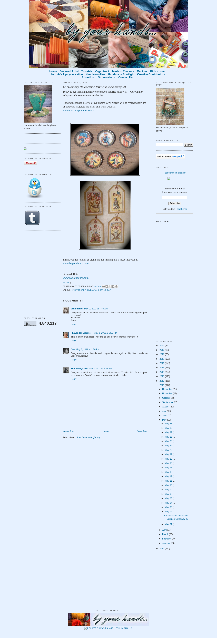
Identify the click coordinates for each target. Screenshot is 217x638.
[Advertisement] (41, 251)
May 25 (169, 441)
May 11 (169, 481)
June (165, 415)
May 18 (169, 463)
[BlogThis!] (106, 286)
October (166, 398)
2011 (162, 385)
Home (105, 431)
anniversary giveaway (84, 290)
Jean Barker (77, 308)
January (166, 543)
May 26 (169, 437)
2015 (162, 367)
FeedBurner (181, 209)
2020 (162, 345)
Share (66, 283)
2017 (162, 359)
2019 (162, 350)
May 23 (169, 450)
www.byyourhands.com (75, 263)
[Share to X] (110, 286)
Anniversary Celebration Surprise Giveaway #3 (94, 87)
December (167, 389)
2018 (162, 354)
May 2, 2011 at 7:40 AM (96, 308)
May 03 (169, 507)
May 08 (169, 494)
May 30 (169, 428)
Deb (73, 349)
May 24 (169, 445)
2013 (162, 376)
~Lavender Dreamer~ (82, 333)
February (167, 538)
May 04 (169, 503)
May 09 (169, 489)
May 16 (169, 472)
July (164, 411)
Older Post (142, 431)
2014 (162, 372)
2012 (162, 381)
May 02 (169, 511)
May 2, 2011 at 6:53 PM (105, 333)
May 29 (169, 432)
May (164, 420)
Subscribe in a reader (175, 172)
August (166, 406)
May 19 (169, 459)
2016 (162, 363)
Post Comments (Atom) (88, 437)
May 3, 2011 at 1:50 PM (87, 349)
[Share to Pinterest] (116, 286)
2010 (162, 548)
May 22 (169, 454)
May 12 (169, 476)
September (168, 402)
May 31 (169, 423)
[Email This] (103, 286)
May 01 (169, 524)
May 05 (169, 498)
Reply (73, 324)
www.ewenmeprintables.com (78, 110)
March (165, 534)
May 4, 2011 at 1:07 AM (100, 368)
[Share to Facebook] (113, 286)
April (164, 530)
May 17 (169, 467)
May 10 (169, 485)
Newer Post (68, 431)
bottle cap (104, 290)
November (167, 393)
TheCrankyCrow (79, 368)
